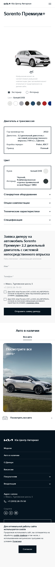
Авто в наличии (11, 455)
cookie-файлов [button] (20, 535)
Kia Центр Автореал (21, 4)
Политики (17, 541)
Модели (8, 448)
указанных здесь (21, 296)
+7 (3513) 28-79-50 (12, 287)
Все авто (27, 337)
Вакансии (8, 469)
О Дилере (8, 462)
